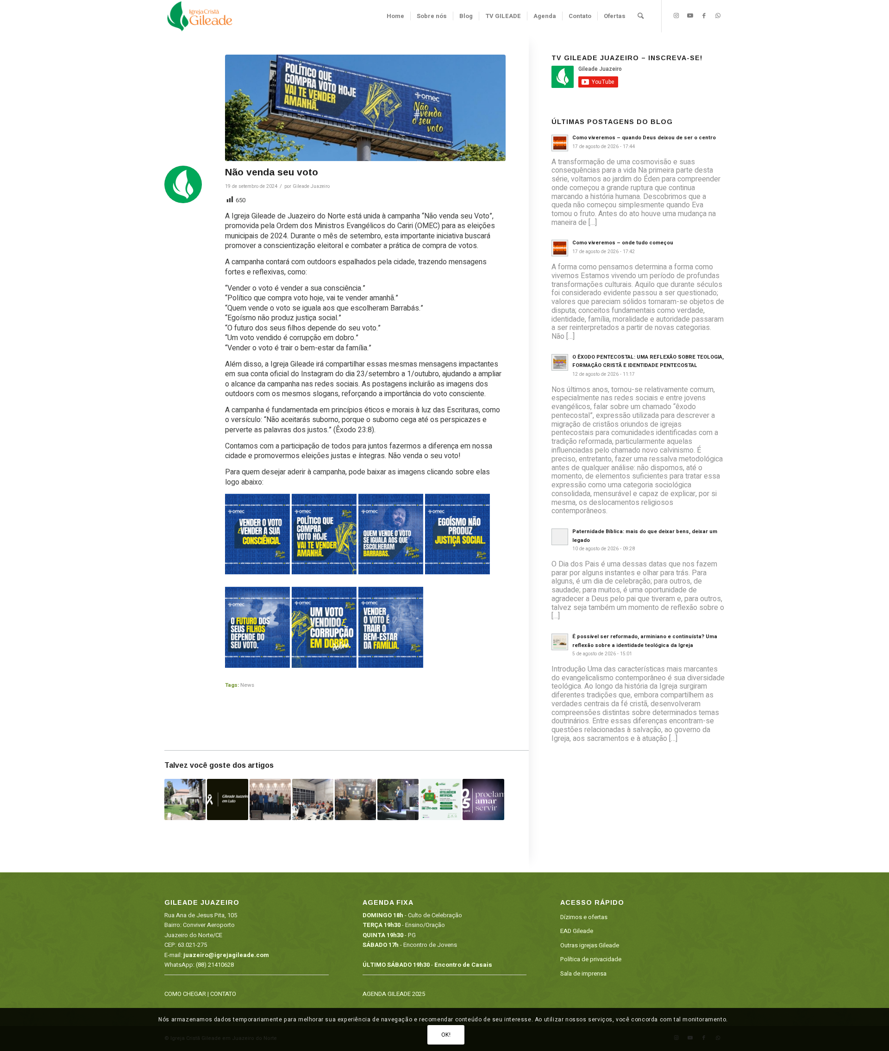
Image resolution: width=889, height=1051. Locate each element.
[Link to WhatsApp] (718, 16)
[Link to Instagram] (676, 16)
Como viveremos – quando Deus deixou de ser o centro (644, 138)
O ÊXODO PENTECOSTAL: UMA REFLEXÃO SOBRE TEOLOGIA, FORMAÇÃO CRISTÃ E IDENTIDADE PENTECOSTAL (648, 361)
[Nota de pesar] (227, 799)
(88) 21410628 (215, 964)
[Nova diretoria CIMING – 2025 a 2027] (270, 799)
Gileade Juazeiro (311, 186)
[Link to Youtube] (690, 16)
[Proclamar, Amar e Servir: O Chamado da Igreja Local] (483, 799)
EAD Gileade (576, 931)
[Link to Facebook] (704, 16)
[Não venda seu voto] (365, 108)
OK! (446, 1035)
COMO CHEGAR (185, 993)
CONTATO (223, 993)
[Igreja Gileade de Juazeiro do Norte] (199, 16)
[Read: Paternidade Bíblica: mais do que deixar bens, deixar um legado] (559, 537)
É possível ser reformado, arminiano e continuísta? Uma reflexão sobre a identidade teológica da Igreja (644, 641)
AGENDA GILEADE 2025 (394, 993)
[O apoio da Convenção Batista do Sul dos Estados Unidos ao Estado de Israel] (185, 799)
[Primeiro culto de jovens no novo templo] (312, 799)
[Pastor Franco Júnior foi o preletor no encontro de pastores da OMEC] (355, 799)
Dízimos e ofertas (583, 917)
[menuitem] (395, 16)
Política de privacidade (590, 959)
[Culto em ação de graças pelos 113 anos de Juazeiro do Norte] (398, 799)
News (247, 685)
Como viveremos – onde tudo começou (622, 243)
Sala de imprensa (583, 973)
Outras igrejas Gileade (589, 945)
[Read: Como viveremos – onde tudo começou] (559, 248)
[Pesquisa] (641, 16)
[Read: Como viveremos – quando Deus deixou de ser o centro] (559, 143)
